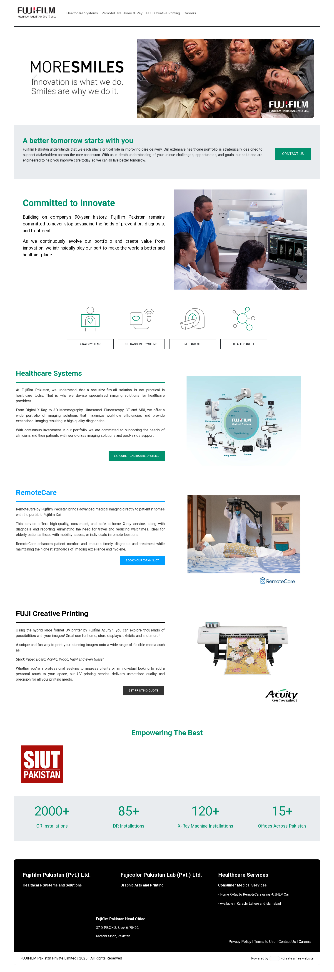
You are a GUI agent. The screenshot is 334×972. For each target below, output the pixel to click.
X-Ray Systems (90, 344)
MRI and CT (192, 344)
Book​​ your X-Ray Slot (142, 560)
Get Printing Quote (143, 690)
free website (304, 958)
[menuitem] (82, 13)
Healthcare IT (243, 344)
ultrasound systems (141, 344)
